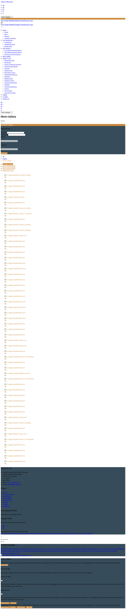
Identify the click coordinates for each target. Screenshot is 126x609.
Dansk (32, 549)
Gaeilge (56, 549)
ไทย (49, 551)
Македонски (76, 549)
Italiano (27, 549)
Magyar (122, 549)
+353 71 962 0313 (7, 2)
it (3, 13)
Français (21, 549)
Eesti (43, 549)
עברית (21, 551)
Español (15, 549)
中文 (18, 553)
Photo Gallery (7, 498)
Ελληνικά (38, 549)
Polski (79, 551)
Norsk (32, 551)
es (3, 9)
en (3, 7)
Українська (55, 551)
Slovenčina (13, 553)
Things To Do (7, 500)
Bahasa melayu (86, 549)
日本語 (61, 551)
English (9, 549)
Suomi (52, 549)
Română (97, 551)
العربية (47, 549)
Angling (5, 502)
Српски (109, 551)
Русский (91, 551)
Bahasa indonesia (13, 551)
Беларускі (107, 549)
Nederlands (38, 551)
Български (100, 549)
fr (3, 11)
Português (72, 551)
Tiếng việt (84, 551)
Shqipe (114, 551)
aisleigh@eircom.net (14, 484)
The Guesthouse (8, 494)
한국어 (66, 551)
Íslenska (26, 551)
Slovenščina (5, 553)
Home (5, 492)
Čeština (113, 549)
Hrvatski (4, 551)
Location (6, 504)
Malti (94, 549)
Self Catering (7, 496)
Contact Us (6, 506)
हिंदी (118, 549)
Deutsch (3, 549)
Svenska (103, 551)
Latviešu (69, 549)
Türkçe (45, 551)
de (3, 5)
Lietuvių (62, 549)
